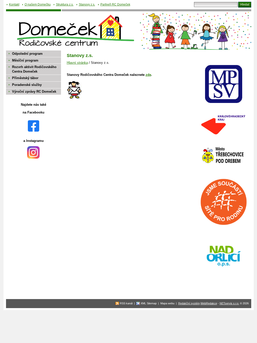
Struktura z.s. (65, 4)
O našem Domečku (38, 4)
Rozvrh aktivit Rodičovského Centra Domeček (34, 69)
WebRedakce (209, 303)
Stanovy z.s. (87, 4)
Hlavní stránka (77, 63)
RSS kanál (126, 303)
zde (148, 75)
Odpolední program (27, 53)
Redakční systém (189, 303)
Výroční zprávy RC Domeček (34, 91)
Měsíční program (25, 60)
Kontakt (14, 4)
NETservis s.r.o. (229, 303)
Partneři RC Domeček (115, 4)
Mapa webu (167, 303)
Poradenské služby (27, 85)
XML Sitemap (149, 303)
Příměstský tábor (25, 78)
